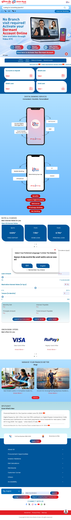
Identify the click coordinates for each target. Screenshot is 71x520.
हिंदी (27, 266)
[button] (35, 7)
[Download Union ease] (68, 2)
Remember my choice (36, 270)
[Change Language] (13, 11)
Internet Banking (62, 11)
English (43, 266)
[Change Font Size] (9, 11)
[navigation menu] (2, 11)
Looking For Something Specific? (13, 7)
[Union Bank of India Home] (13, 3)
